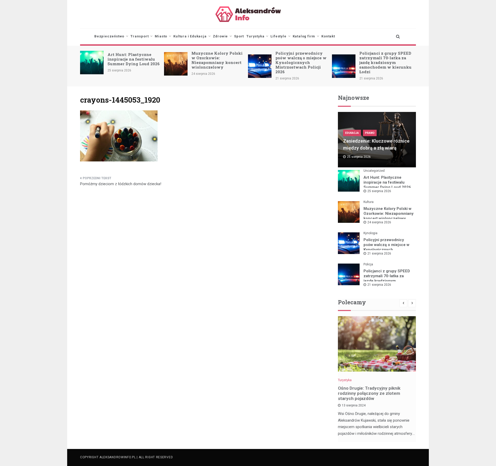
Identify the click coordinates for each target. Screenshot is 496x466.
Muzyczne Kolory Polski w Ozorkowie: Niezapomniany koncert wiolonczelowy (217, 60)
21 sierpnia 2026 (379, 253)
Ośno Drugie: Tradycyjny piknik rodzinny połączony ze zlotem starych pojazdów (369, 393)
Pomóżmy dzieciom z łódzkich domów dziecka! (120, 184)
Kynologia (370, 233)
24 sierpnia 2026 (379, 222)
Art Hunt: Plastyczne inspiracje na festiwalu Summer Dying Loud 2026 (133, 59)
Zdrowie (220, 36)
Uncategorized (374, 171)
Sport (239, 36)
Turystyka (255, 36)
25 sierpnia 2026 (379, 191)
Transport (139, 36)
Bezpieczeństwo (109, 36)
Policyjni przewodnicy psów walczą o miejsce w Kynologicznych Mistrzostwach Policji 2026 (301, 62)
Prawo (370, 133)
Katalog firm (304, 36)
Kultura (368, 202)
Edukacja (352, 133)
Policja (368, 264)
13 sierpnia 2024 (354, 405)
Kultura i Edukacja (189, 36)
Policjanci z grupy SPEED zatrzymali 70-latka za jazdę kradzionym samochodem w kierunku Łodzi (385, 62)
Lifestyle (278, 36)
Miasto (161, 36)
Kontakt (328, 36)
